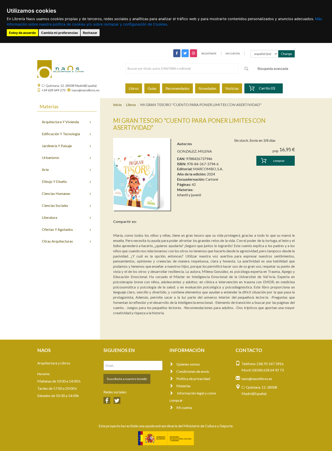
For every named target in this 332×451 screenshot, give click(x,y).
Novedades (207, 88)
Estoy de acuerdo (22, 33)
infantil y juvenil (189, 195)
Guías (152, 88)
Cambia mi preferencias (59, 33)
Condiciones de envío (192, 371)
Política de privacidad (193, 378)
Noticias (232, 88)
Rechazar (90, 33)
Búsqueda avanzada (272, 68)
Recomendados (177, 88)
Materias (183, 386)
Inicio (117, 104)
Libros (134, 88)
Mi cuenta (184, 407)
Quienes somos (188, 364)
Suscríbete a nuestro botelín (127, 379)
